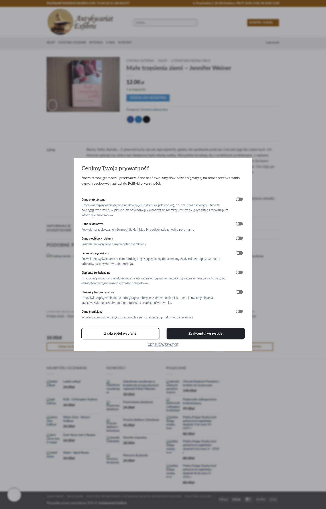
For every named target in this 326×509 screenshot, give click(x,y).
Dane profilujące (91, 311)
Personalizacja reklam (95, 253)
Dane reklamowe (92, 224)
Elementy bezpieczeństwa (97, 292)
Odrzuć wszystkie (163, 345)
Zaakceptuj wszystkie (206, 333)
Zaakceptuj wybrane (120, 333)
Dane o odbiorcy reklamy (97, 238)
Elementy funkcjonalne (95, 272)
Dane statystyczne (93, 199)
